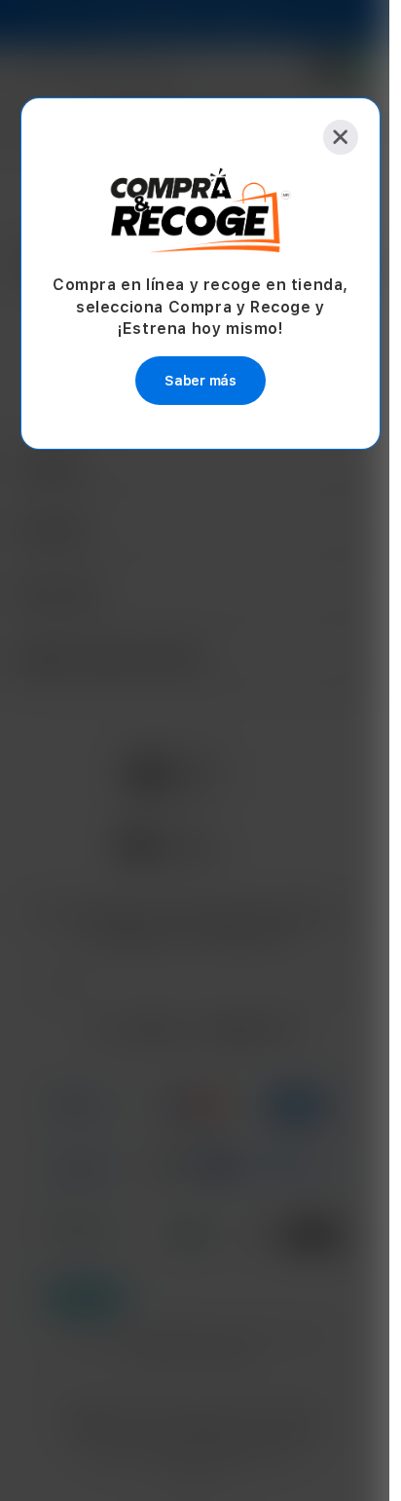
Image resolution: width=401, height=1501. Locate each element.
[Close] (340, 137)
